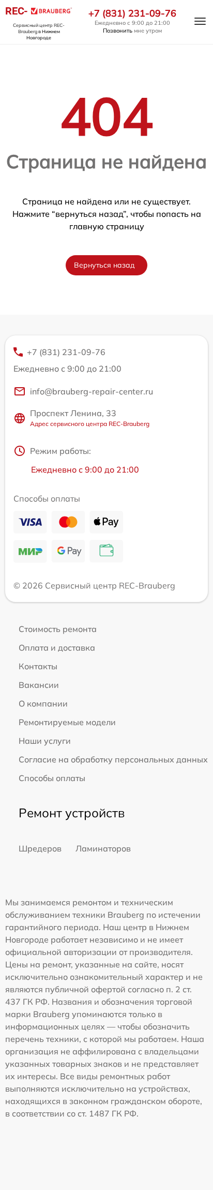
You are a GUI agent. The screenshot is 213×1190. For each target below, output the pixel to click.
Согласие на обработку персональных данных (113, 759)
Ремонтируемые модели (67, 722)
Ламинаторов (103, 848)
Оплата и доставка (57, 647)
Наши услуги (45, 741)
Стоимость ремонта (58, 629)
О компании (43, 703)
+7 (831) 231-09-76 (132, 13)
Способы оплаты (52, 778)
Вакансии (39, 685)
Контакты (38, 666)
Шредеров (40, 848)
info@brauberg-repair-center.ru (91, 391)
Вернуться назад (104, 265)
